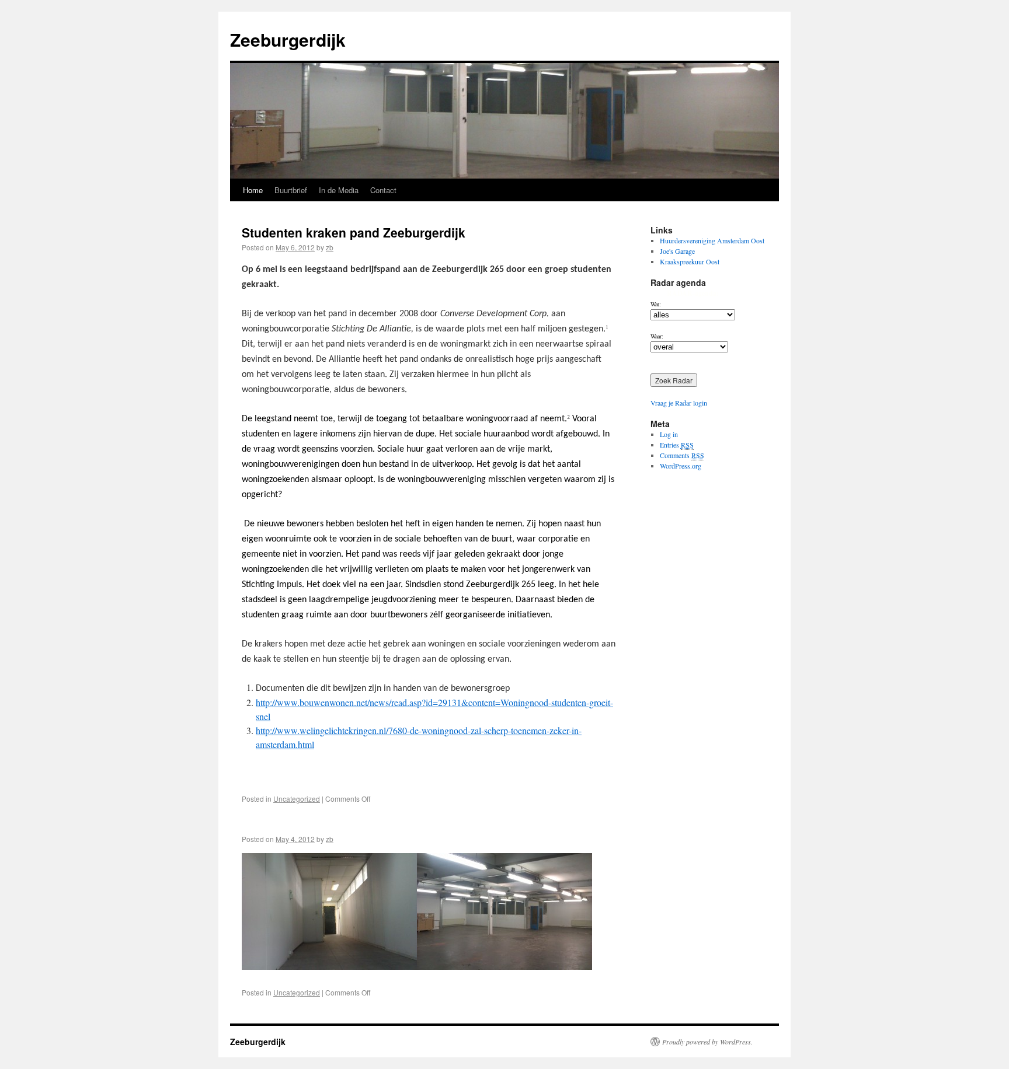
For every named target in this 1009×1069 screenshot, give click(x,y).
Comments (682, 455)
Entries (677, 444)
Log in (669, 434)
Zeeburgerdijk (288, 39)
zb (329, 247)
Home (253, 189)
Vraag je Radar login (678, 402)
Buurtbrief (290, 189)
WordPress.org (680, 465)
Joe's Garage (677, 251)
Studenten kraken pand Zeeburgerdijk (353, 232)
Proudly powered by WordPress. (707, 1041)
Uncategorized (296, 799)
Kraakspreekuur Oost (689, 261)
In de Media (339, 189)
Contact (383, 189)
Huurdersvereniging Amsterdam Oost (712, 240)
